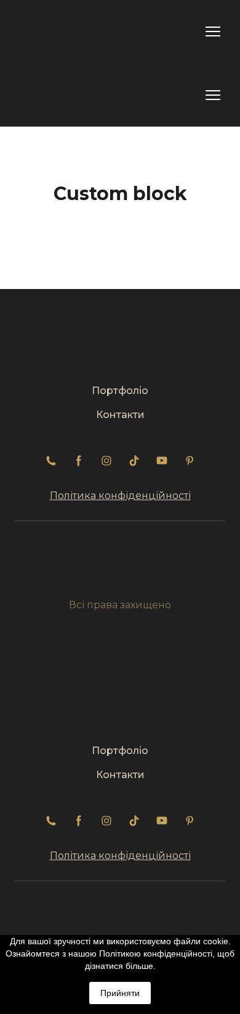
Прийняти (120, 993)
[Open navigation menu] (213, 31)
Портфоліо (120, 390)
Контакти (120, 415)
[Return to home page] (50, 31)
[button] (51, 460)
